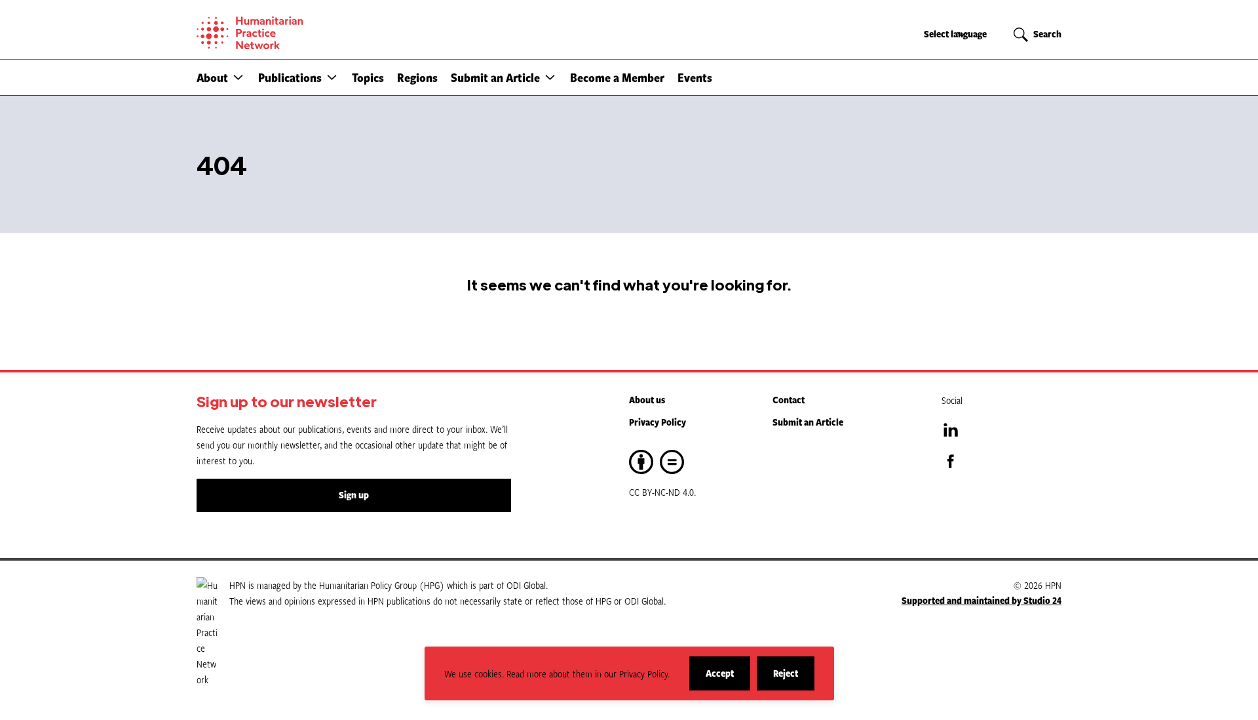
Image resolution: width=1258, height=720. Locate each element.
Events (694, 77)
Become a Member (617, 77)
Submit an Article (495, 77)
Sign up (354, 495)
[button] (238, 77)
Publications (290, 77)
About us (647, 400)
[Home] (295, 32)
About (212, 77)
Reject (793, 678)
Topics (368, 77)
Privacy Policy (657, 422)
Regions (417, 77)
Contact (788, 400)
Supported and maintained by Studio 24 (981, 600)
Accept (728, 678)
